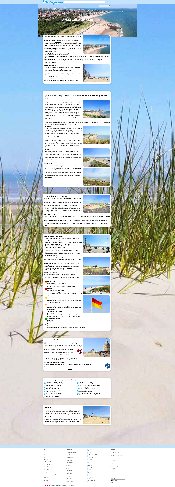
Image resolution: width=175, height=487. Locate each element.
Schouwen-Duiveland (93, 470)
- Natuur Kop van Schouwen (94, 482)
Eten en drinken (69, 481)
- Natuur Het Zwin (114, 473)
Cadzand (100, 60)
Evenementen (89, 1)
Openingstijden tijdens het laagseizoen (54, 387)
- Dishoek (112, 463)
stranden (61, 349)
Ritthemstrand (48, 163)
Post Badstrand (50, 269)
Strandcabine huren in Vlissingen (86, 382)
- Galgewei (45, 472)
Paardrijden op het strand (51, 391)
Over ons (112, 478)
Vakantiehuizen (46, 469)
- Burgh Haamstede (92, 480)
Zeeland (62, 36)
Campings (45, 466)
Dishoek (76, 145)
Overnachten (73, 1)
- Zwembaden (69, 473)
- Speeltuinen (69, 460)
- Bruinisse (90, 475)
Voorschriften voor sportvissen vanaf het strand (56, 383)
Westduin (47, 149)
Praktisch (95, 1)
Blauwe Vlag (48, 73)
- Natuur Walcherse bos (115, 462)
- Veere (112, 450)
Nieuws (90, 465)
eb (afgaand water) (51, 410)
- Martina (45, 462)
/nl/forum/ (70, 369)
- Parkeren (90, 457)
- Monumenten (69, 455)
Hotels (44, 467)
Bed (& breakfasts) (47, 464)
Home (44, 449)
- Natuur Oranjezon (114, 452)
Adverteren (113, 476)
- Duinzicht (45, 470)
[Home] (65, 2)
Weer (102, 1)
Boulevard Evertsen (52, 109)
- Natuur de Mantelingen (116, 455)
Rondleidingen (69, 470)
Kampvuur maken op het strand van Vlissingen (89, 393)
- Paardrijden (69, 478)
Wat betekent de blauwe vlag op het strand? (89, 390)
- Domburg (113, 457)
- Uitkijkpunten (69, 457)
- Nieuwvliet (113, 468)
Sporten (67, 471)
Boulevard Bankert (91, 59)
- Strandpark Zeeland (48, 475)
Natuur (67, 468)
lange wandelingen (49, 156)
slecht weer (71, 253)
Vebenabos (65, 59)
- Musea (68, 454)
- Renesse (90, 472)
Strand (78, 1)
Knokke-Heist (53, 62)
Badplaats (45, 452)
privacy (59, 485)
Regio (99, 1)
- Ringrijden (90, 452)
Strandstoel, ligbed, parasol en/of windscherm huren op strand (93, 387)
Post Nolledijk (49, 263)
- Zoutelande (113, 460)
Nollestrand (46, 96)
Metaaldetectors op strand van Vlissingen (88, 394)
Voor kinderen (46, 456)
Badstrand (57, 42)
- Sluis (111, 469)
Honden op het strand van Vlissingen (53, 382)
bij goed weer (78, 242)
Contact (112, 482)
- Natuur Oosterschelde (93, 478)
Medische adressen (92, 460)
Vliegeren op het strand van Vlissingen (87, 383)
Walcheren (71, 159)
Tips (44, 454)
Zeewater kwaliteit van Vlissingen (53, 385)
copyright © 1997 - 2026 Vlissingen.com (68, 485)
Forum (89, 462)
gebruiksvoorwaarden (54, 485)
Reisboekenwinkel (92, 464)
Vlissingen (68, 1)
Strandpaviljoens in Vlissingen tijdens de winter (89, 385)
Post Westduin (49, 266)
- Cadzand (112, 471)
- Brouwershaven (92, 474)
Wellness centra (69, 465)
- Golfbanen (68, 479)
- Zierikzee (90, 477)
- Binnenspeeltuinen (70, 462)
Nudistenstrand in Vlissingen (85, 391)
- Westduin (45, 478)
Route (89, 456)
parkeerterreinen (98, 220)
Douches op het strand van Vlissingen (54, 390)
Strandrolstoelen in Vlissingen (52, 388)
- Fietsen (68, 475)
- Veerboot (90, 459)
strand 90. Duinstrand (74, 364)
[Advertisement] (121, 58)
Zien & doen (83, 1)
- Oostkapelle (113, 454)
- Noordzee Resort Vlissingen (50, 474)
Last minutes (46, 480)
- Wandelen (68, 476)
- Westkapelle (113, 458)
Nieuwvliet (94, 60)
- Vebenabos (46, 477)
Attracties (68, 459)
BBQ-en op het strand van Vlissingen (53, 393)
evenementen (68, 43)
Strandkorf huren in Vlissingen (52, 396)
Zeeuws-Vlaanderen (82, 60)
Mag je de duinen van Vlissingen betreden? (88, 388)
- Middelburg (113, 465)
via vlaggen (55, 255)
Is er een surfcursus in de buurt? (52, 394)
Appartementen (47, 461)
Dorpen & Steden (70, 467)
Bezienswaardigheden (71, 452)
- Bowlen (68, 463)
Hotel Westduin (68, 268)
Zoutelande (47, 146)
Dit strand (47, 165)
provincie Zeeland (62, 78)
